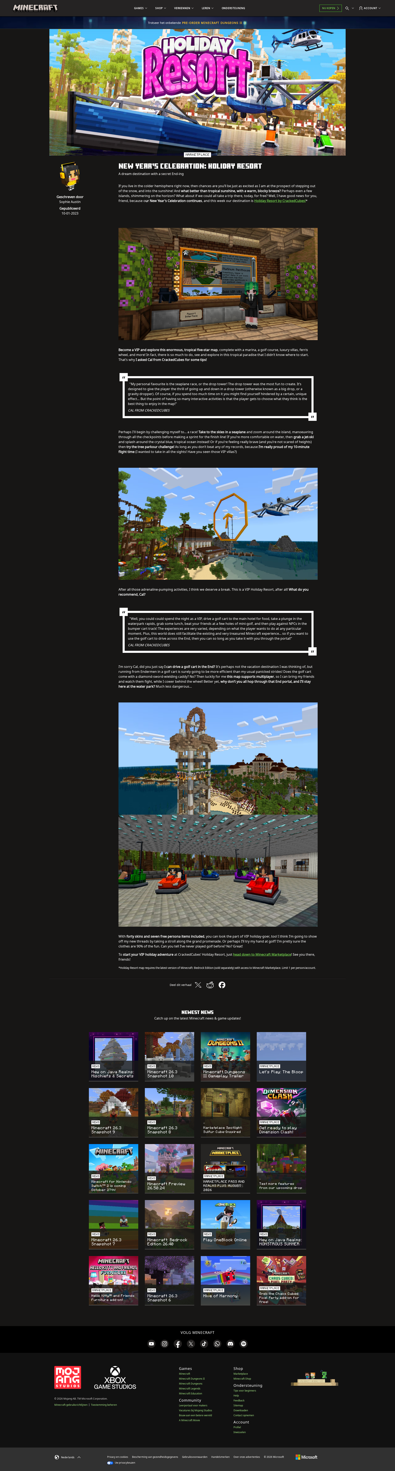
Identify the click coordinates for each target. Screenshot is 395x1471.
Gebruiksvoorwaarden (194, 1456)
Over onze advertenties (247, 1456)
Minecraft (184, 1373)
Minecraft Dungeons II (192, 1378)
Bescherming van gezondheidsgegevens (155, 1456)
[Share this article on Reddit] (210, 985)
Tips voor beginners (245, 1390)
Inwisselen (240, 1432)
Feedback (239, 1400)
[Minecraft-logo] (35, 8)
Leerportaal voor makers (193, 1405)
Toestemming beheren (104, 1404)
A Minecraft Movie (189, 1420)
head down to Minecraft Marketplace (262, 954)
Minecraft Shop (242, 1378)
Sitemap (238, 1405)
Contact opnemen (244, 1415)
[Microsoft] (306, 1456)
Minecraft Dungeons (190, 1383)
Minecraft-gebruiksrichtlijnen (70, 1404)
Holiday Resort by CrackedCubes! (280, 200)
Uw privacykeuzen (124, 1462)
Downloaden (241, 1410)
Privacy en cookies (117, 1456)
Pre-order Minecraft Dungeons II (212, 23)
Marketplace (241, 1373)
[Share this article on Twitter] (198, 985)
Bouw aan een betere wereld (195, 1415)
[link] (151, 1344)
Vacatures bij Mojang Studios (195, 1410)
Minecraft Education (190, 1393)
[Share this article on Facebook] (222, 985)
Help (236, 1395)
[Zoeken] (350, 8)
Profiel (237, 1427)
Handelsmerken (220, 1456)
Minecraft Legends (189, 1388)
